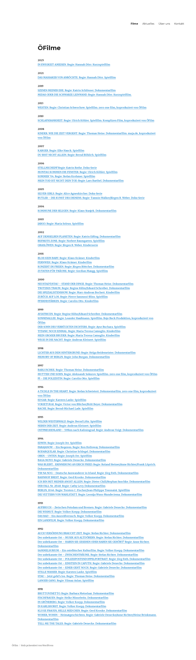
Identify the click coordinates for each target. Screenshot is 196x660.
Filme (134, 23)
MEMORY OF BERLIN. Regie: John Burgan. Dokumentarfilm (74, 356)
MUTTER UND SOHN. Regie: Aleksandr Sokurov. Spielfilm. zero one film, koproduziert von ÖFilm (97, 374)
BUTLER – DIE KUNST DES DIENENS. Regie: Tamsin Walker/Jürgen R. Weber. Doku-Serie (91, 197)
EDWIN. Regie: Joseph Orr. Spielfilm (60, 442)
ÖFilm (15, 645)
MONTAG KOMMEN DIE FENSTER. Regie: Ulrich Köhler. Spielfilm (77, 172)
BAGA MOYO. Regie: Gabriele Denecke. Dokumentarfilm (72, 460)
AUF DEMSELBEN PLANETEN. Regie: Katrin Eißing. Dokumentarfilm (79, 236)
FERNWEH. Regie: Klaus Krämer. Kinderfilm (65, 262)
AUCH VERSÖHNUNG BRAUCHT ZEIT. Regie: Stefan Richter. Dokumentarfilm (84, 533)
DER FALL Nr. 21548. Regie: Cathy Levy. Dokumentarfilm (71, 485)
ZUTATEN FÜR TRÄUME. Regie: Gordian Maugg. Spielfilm (73, 270)
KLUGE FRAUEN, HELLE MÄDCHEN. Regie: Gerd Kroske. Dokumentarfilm (82, 610)
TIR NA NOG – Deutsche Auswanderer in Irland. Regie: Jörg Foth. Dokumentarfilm (88, 472)
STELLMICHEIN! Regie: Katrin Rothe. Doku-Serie (67, 167)
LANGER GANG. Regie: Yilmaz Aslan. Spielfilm (66, 580)
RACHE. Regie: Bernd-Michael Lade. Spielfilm (65, 408)
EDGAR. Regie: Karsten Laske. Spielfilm (62, 399)
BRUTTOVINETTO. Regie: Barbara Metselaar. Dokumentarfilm (76, 593)
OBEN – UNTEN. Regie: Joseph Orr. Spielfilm (65, 455)
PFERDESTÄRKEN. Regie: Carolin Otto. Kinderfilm (68, 301)
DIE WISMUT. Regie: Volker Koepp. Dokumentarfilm (70, 511)
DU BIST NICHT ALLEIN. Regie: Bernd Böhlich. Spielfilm (72, 154)
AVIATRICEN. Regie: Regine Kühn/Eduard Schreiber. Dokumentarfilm (80, 313)
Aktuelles (148, 23)
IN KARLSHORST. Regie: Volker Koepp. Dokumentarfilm (72, 606)
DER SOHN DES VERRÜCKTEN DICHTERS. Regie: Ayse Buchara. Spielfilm (82, 326)
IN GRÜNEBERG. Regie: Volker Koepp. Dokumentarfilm (71, 601)
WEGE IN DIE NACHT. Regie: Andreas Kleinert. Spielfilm (72, 339)
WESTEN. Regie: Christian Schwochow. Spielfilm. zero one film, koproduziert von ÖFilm (92, 107)
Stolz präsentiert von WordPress (37, 645)
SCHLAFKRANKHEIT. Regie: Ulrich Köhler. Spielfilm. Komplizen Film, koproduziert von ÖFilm (96, 120)
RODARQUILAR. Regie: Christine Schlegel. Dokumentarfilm (74, 451)
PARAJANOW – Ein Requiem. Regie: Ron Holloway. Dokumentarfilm (79, 447)
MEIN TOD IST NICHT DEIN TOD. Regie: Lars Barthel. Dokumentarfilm (81, 180)
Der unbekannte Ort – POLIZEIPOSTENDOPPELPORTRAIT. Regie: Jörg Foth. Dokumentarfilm (94, 558)
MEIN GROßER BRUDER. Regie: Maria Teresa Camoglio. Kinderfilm (79, 335)
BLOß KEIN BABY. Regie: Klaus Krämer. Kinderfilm (69, 258)
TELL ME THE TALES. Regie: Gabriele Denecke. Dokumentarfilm (77, 623)
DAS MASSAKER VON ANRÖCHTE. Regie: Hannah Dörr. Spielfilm (77, 77)
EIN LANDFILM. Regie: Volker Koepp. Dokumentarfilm (71, 520)
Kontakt (179, 23)
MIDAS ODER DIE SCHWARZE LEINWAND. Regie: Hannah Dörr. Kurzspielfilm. (85, 94)
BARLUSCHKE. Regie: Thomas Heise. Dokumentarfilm (71, 369)
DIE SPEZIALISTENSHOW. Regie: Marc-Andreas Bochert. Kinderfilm (79, 292)
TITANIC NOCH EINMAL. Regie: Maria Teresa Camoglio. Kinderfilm (79, 331)
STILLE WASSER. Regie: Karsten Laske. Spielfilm (67, 571)
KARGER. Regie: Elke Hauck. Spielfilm (61, 150)
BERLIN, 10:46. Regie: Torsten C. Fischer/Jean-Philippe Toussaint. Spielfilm (84, 490)
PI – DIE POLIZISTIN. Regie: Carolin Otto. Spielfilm (69, 378)
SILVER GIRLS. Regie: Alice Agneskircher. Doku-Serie (70, 193)
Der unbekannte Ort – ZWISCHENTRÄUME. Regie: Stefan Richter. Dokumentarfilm (88, 554)
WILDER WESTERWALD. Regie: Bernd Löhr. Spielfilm (70, 421)
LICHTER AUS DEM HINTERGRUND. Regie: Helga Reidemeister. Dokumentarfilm (87, 352)
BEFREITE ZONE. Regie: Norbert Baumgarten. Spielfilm (71, 240)
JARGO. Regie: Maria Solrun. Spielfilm (61, 223)
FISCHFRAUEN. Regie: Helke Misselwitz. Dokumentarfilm (73, 597)
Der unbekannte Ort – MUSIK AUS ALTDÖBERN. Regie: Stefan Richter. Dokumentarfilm (91, 537)
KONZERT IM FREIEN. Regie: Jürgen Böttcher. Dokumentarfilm (76, 266)
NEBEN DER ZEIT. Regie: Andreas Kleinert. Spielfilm (69, 425)
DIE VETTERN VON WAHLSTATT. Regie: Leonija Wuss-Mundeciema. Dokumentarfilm (90, 494)
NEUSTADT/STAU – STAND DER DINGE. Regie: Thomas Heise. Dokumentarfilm (85, 283)
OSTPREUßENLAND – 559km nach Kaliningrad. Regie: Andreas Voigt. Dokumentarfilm (90, 430)
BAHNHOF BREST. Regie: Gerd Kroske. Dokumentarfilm (72, 477)
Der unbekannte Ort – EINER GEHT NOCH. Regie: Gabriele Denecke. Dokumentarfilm (90, 567)
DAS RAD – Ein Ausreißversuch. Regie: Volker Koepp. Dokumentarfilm (81, 515)
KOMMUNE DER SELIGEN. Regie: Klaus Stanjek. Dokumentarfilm (77, 210)
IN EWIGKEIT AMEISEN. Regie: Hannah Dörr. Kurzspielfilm (74, 64)
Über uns (164, 23)
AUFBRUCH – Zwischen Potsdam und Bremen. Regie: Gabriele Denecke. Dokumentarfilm (92, 507)
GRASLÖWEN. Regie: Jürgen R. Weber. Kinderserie (68, 245)
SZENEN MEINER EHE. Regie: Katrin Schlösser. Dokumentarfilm (77, 90)
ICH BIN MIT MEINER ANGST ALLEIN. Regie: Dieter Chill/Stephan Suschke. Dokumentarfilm (94, 481)
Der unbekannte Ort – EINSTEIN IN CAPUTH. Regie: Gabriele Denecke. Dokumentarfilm (91, 563)
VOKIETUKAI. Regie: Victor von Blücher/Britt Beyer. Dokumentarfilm (80, 404)
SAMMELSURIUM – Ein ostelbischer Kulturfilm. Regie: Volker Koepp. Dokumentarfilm (91, 550)
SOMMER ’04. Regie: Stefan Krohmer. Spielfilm (66, 176)
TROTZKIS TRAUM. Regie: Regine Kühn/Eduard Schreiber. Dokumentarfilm (84, 288)
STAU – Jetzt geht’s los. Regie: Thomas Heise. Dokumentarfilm (76, 576)
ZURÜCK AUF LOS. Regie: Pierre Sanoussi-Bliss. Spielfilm (73, 296)
